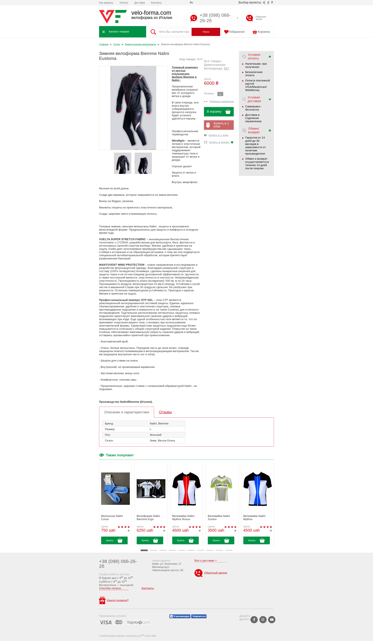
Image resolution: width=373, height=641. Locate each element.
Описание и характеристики (126, 412)
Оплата (124, 2)
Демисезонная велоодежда (140, 44)
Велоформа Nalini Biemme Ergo (148, 517)
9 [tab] (219, 550)
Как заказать (106, 2)
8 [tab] (209, 550)
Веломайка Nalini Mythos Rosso (183, 517)
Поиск (206, 32)
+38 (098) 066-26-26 (118, 564)
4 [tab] (172, 550)
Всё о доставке (204, 560)
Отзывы (165, 412)
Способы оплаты (110, 588)
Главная (103, 44)
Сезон (116, 44)
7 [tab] (200, 550)
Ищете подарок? (118, 600)
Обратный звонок (261, 18)
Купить (109, 540)
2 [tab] (153, 550)
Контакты (156, 2)
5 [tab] (181, 550)
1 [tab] (144, 550)
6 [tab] (191, 550)
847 (226, 68)
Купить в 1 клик (221, 125)
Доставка (139, 2)
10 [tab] (228, 550)
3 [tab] (163, 550)
